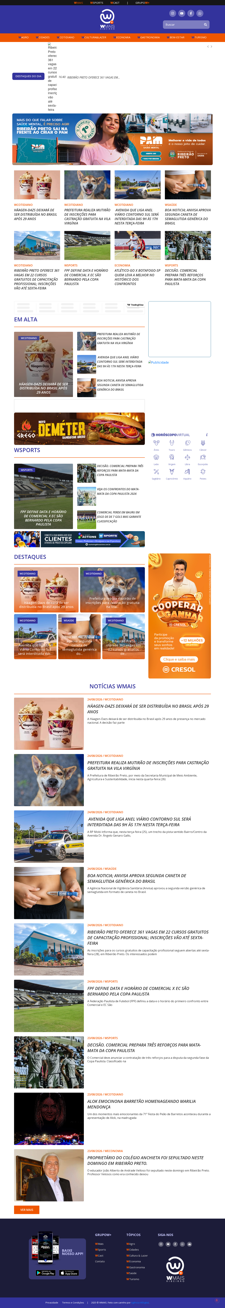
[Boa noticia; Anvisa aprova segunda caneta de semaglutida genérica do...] (79, 636)
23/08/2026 (94, 1038)
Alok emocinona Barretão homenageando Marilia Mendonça (141, 1104)
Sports (96, 2)
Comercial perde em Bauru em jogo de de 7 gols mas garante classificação (119, 516)
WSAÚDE (171, 205)
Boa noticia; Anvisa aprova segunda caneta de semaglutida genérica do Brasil (188, 217)
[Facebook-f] (190, 13)
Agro (23, 37)
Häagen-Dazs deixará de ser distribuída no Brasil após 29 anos (35, 214)
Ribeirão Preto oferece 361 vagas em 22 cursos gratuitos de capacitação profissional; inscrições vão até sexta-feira (36, 279)
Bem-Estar (175, 37)
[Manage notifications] (217, 1300)
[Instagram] (172, 13)
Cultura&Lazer (94, 37)
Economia (121, 37)
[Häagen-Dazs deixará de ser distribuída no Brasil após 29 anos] (46, 589)
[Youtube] (181, 13)
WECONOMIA (114, 1151)
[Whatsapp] (199, 13)
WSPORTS (71, 265)
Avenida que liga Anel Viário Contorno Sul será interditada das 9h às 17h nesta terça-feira (137, 217)
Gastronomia (148, 37)
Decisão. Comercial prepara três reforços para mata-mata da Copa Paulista (185, 277)
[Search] (205, 24)
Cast (115, 2)
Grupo (142, 2)
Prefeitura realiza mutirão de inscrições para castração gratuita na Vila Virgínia (87, 217)
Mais (78, 2)
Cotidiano (65, 37)
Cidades (43, 37)
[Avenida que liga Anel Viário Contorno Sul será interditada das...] (35, 636)
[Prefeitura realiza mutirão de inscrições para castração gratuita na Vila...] (112, 589)
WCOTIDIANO (23, 205)
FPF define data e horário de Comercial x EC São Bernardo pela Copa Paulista (86, 277)
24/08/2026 (94, 699)
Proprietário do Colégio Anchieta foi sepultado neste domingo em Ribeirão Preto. (145, 1160)
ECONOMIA (122, 265)
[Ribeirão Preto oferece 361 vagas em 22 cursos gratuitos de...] (123, 636)
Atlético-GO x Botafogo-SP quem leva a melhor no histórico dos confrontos (137, 277)
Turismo (199, 37)
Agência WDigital (140, 1302)
